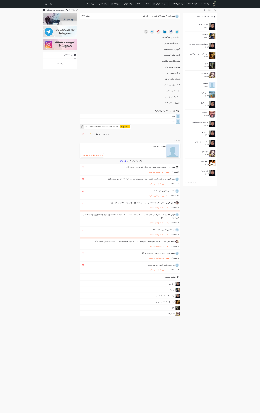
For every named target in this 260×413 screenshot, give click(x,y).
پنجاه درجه (204, 161)
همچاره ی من (203, 132)
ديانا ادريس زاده (169, 241)
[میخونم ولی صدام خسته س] (212, 46)
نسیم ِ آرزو (204, 102)
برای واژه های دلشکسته (200, 122)
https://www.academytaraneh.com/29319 (99, 126)
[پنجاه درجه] (212, 163)
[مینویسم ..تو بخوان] (212, 143)
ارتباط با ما (90, 3)
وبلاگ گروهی (128, 3)
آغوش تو (205, 151)
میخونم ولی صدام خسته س (198, 44)
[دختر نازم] (212, 114)
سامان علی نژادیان (168, 191)
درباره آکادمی (103, 3)
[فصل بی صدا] (212, 26)
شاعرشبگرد (204, 73)
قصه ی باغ (204, 171)
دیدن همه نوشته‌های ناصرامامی (92, 155)
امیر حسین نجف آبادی (167, 265)
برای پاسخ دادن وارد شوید (156, 172)
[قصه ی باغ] (212, 173)
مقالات (139, 3)
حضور (173, 121)
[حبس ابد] (212, 36)
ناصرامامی (156, 146)
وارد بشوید (122, 160)
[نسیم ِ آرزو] (212, 104)
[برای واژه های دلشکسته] (212, 124)
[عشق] (212, 65)
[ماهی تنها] (212, 94)
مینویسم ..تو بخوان (201, 141)
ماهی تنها (205, 93)
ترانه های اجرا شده (177, 3)
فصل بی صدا (203, 24)
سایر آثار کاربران (161, 3)
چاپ (144, 16)
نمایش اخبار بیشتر (190, 182)
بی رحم (205, 83)
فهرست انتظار (192, 3)
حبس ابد (205, 34)
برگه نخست (205, 3)
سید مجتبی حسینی (168, 229)
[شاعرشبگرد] (212, 75)
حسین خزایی (170, 202)
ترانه (176, 140)
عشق (206, 63)
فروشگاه (116, 3)
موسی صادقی (170, 214)
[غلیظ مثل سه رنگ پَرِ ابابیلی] (212, 55)
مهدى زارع (171, 167)
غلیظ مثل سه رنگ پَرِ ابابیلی (198, 54)
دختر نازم (205, 112)
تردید (173, 116)
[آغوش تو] (212, 153)
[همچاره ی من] (212, 134)
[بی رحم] (212, 85)
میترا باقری (171, 179)
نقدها (148, 3)
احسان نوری (171, 253)
